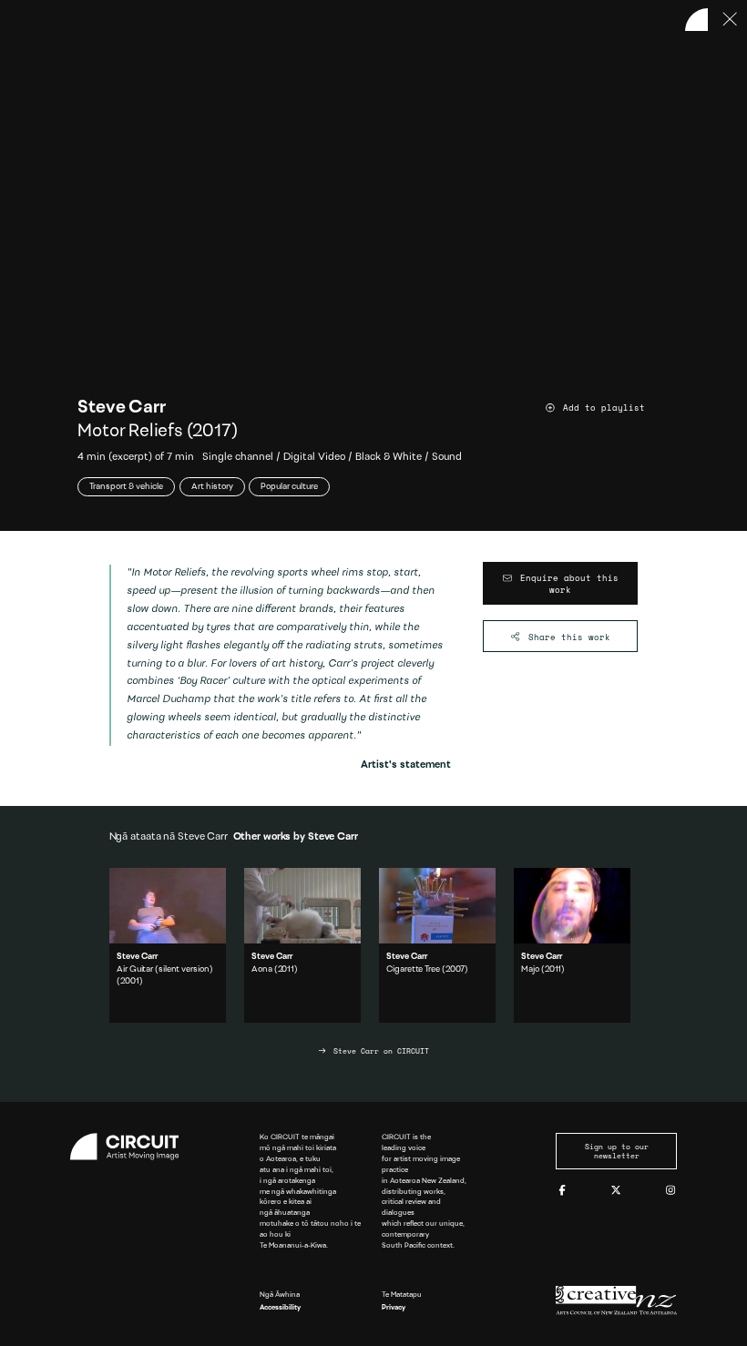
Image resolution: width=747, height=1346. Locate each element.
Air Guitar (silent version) (164, 969)
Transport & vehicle (126, 487)
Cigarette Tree (413, 969)
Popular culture (289, 487)
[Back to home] (697, 20)
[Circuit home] (130, 1146)
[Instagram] (670, 1191)
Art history (212, 487)
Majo (530, 969)
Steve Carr (121, 408)
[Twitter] (615, 1191)
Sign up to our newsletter (617, 1151)
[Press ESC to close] (730, 20)
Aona (261, 969)
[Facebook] (562, 1191)
